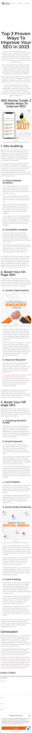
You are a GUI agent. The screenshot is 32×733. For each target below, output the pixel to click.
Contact (27, 3)
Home (13, 3)
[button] (30, 715)
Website (2, 709)
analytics (5, 188)
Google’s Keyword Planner (12, 376)
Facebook (23, 563)
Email (2, 703)
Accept (16, 728)
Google (5, 68)
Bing (8, 68)
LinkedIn (5, 564)
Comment (3, 681)
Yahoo (15, 68)
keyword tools (27, 375)
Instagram (19, 564)
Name (2, 698)
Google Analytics (19, 198)
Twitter (10, 564)
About (20, 3)
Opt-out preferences (16, 731)
